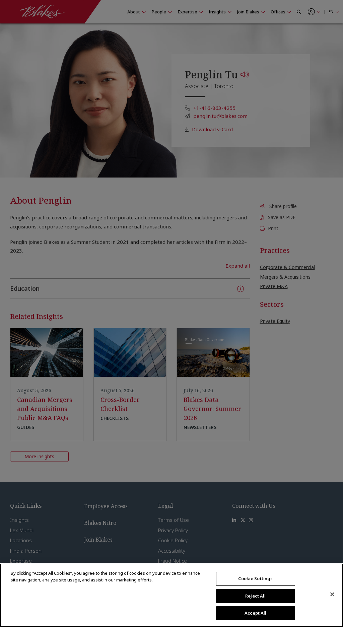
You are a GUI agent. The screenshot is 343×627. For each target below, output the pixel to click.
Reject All (255, 596)
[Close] (332, 594)
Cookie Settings (255, 578)
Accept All (255, 613)
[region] (171, 595)
